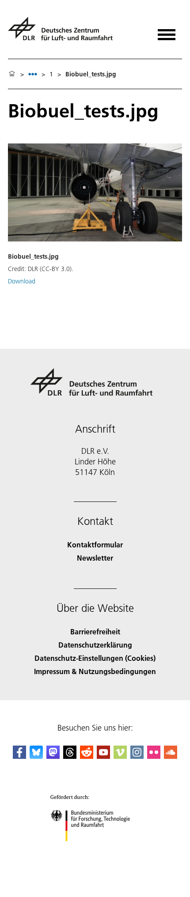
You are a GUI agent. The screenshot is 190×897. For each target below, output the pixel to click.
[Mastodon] (53, 756)
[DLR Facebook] (19, 756)
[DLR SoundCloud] (170, 756)
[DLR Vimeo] (120, 756)
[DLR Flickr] (153, 756)
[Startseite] (12, 74)
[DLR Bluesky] (36, 756)
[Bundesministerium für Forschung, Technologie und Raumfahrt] (95, 850)
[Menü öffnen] (166, 31)
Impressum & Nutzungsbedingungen (95, 671)
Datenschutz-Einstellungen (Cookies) (95, 658)
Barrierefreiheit (95, 631)
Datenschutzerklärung (95, 644)
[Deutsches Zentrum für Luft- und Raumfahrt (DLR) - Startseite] (64, 32)
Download (21, 281)
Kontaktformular (95, 544)
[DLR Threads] (69, 756)
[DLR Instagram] (137, 756)
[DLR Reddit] (86, 756)
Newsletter (95, 557)
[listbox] (32, 73)
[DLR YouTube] (103, 756)
